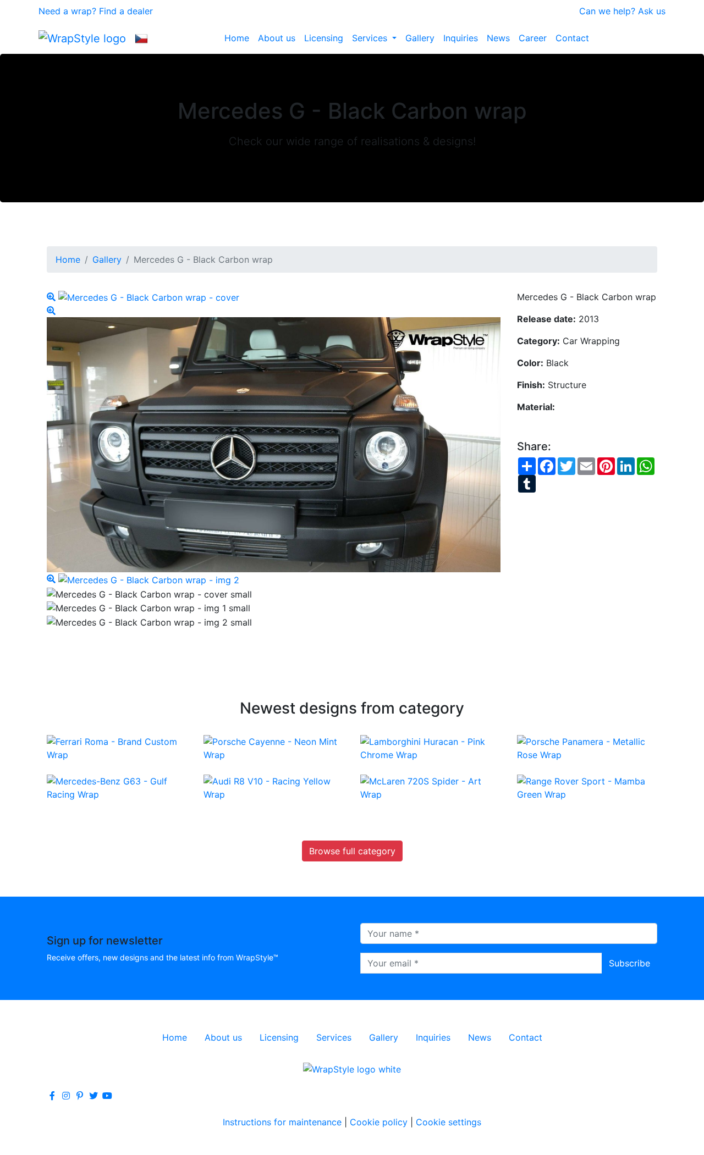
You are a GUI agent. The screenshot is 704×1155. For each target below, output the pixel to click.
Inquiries (460, 37)
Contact (572, 37)
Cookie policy (379, 1122)
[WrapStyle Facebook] (52, 1095)
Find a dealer (126, 10)
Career (533, 37)
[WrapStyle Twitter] (93, 1095)
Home (236, 37)
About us (276, 37)
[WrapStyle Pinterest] (79, 1095)
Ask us (652, 10)
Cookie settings (448, 1122)
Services (371, 37)
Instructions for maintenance (282, 1122)
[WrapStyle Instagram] (66, 1095)
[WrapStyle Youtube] (107, 1095)
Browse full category (352, 850)
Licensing (323, 37)
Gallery (420, 37)
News (498, 37)
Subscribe (629, 963)
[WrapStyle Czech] (141, 38)
